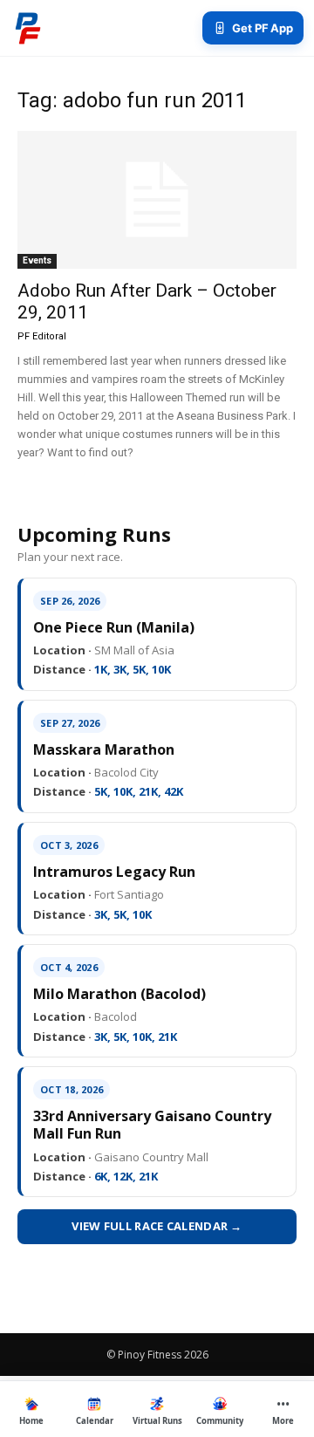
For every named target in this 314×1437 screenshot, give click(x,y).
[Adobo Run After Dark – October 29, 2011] (157, 200)
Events (37, 260)
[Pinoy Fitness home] (27, 27)
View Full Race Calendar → (157, 1226)
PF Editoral (41, 336)
